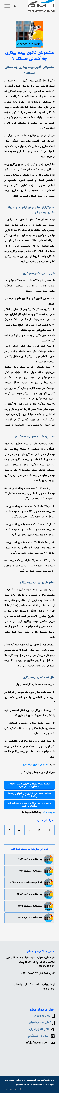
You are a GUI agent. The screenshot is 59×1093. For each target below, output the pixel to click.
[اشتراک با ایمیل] (9, 830)
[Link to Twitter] (15, 1089)
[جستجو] (15, 6)
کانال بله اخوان (42, 1016)
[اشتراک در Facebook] (49, 830)
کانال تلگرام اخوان (39, 1029)
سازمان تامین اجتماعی (35, 764)
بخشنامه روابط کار (31, 812)
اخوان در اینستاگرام (38, 1036)
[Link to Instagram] (20, 1089)
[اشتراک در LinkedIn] (19, 830)
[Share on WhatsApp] (29, 830)
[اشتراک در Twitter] (39, 830)
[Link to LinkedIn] (11, 1089)
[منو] (8, 6)
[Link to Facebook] (6, 1089)
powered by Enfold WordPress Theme (30, 1084)
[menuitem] (15, 6)
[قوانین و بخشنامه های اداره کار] (29, 34)
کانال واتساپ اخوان (40, 1023)
